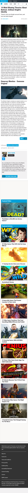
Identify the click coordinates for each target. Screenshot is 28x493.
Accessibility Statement (7, 468)
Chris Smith (5, 19)
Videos (10, 1)
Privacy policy (5, 462)
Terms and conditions (6, 459)
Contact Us (4, 456)
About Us (4, 453)
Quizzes (15, 1)
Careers (3, 474)
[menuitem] (4, 1)
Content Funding (5, 471)
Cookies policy (5, 465)
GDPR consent (5, 477)
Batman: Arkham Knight (12, 145)
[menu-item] (6, 4)
